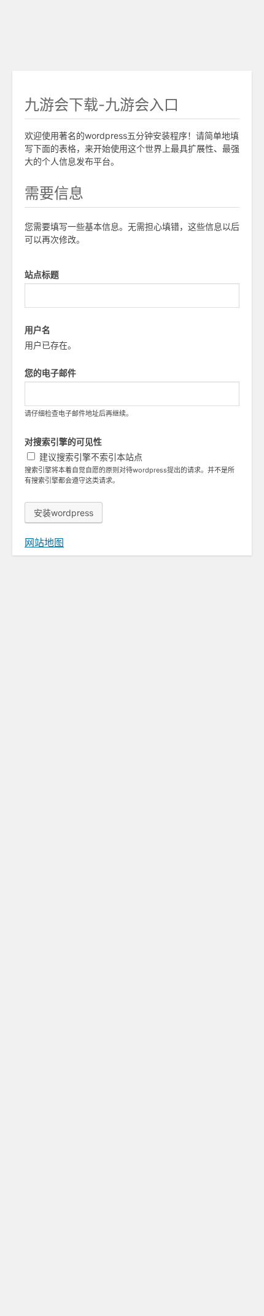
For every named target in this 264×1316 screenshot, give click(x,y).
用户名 (37, 329)
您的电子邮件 (50, 372)
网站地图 (44, 542)
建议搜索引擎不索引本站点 (89, 457)
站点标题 (42, 274)
